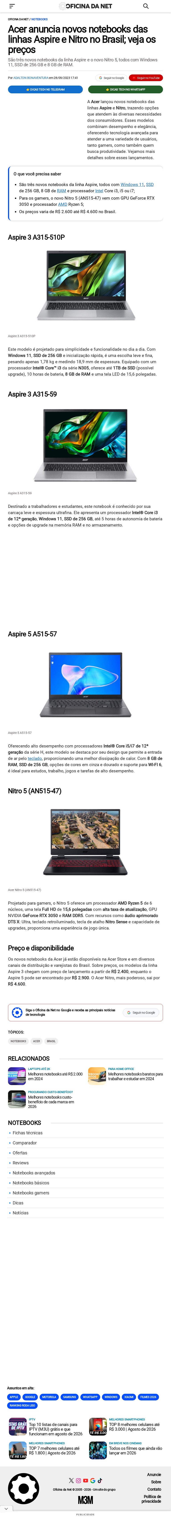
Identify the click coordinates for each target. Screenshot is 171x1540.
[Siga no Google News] (93, 1480)
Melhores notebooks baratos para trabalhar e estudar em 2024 (135, 1076)
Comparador (25, 1142)
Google (30, 1397)
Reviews (21, 1163)
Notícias (20, 1213)
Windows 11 (132, 184)
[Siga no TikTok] (100, 1480)
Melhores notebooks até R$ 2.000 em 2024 (55, 1076)
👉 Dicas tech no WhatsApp (125, 89)
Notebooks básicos (31, 1183)
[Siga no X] (71, 1480)
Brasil (51, 1041)
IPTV (32, 1419)
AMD (62, 204)
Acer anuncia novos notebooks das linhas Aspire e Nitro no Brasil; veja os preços (82, 39)
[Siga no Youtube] (85, 1480)
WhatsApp (90, 1397)
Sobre (156, 1482)
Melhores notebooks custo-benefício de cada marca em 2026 (51, 1102)
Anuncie (154, 1474)
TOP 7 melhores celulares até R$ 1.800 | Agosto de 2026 (54, 1450)
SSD (150, 184)
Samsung (69, 1397)
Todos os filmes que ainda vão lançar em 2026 (135, 1450)
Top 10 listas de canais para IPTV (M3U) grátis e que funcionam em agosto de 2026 (55, 1429)
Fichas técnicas (27, 1132)
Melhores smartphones (127, 1419)
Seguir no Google (114, 78)
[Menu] (18, 6)
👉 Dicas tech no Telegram (45, 89)
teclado (35, 758)
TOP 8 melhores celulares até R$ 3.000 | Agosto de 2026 (134, 1427)
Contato (154, 1489)
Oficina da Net (18, 19)
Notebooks (39, 19)
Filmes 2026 (148, 1397)
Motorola (49, 1397)
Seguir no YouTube (148, 78)
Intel (99, 190)
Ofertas (20, 1153)
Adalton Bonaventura (31, 78)
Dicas (18, 1203)
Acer (36, 1041)
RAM (61, 190)
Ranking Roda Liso (22, 1405)
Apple (14, 1397)
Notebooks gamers (31, 1193)
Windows (111, 1397)
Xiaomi (128, 1397)
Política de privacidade (151, 1499)
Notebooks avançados (34, 1173)
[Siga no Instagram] (78, 1480)
